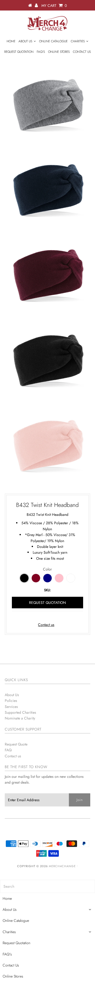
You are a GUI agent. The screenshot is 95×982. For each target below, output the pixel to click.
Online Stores (59, 51)
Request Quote (16, 744)
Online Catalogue (53, 41)
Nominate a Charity (20, 718)
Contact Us (82, 51)
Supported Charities (20, 712)
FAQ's (41, 51)
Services (11, 706)
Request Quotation (19, 51)
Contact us (46, 624)
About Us (25, 41)
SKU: (47, 590)
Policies (11, 700)
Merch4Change (62, 866)
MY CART (54, 5)
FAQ (8, 750)
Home (11, 41)
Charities (78, 41)
